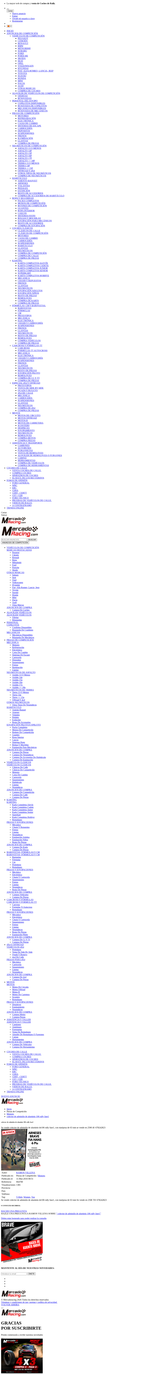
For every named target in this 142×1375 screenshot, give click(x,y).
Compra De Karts (20, 847)
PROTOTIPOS (24, 315)
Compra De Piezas (20, 752)
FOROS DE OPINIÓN (17, 480)
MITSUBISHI (24, 48)
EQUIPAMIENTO (26, 430)
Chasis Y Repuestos (21, 827)
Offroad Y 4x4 (18, 700)
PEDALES (23, 188)
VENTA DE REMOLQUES (30, 453)
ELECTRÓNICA (26, 121)
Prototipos (16, 864)
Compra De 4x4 (19, 977)
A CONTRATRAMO (22, 505)
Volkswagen (17, 582)
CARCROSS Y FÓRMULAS (20, 899)
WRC (14, 485)
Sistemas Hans (18, 742)
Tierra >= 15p (18, 697)
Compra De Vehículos (22, 1044)
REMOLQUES (25, 298)
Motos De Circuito (20, 987)
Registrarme (17, 21)
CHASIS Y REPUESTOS (29, 280)
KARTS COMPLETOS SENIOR (33, 270)
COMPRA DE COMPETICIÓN (32, 253)
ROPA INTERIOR (26, 210)
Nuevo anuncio (19, 13)
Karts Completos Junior (22, 810)
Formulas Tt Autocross (22, 907)
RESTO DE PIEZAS (27, 295)
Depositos (16, 660)
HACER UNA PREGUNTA (14, 1211)
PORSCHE (23, 56)
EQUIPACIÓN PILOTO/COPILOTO (24, 725)
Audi (14, 602)
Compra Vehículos (20, 894)
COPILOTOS (13, 625)
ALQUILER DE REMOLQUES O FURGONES (40, 455)
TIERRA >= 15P (25, 168)
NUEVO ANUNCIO (10, 1096)
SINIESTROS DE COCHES (25, 475)
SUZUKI (22, 76)
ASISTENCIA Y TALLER (19, 1019)
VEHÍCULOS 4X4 (15, 947)
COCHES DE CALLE (17, 468)
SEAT (20, 61)
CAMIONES (24, 445)
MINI (20, 81)
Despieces (16, 1004)
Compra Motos (18, 1014)
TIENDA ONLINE (15, 508)
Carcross (16, 904)
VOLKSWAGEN (26, 66)
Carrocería (16, 657)
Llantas (15, 670)
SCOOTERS (23, 425)
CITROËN (23, 41)
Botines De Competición (23, 732)
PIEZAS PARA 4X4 (16, 959)
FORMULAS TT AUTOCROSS (32, 350)
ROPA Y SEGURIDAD (23, 198)
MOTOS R (23, 420)
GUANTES (23, 208)
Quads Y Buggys (19, 954)
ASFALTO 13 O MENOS (29, 148)
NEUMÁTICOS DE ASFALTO (21, 672)
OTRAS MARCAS (26, 88)
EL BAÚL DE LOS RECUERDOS (28, 478)
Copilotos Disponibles (22, 627)
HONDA (22, 78)
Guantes (15, 735)
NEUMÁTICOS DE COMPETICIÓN (29, 146)
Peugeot (15, 552)
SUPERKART (24, 273)
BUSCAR (32, 540)
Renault (15, 557)
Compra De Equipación (22, 760)
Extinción (16, 720)
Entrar (15, 16)
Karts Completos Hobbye (23, 817)
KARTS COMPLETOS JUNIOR (33, 268)
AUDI (20, 86)
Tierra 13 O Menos (20, 692)
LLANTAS (23, 141)
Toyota (15, 590)
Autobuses (16, 1027)
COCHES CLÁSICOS (22, 228)
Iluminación (17, 667)
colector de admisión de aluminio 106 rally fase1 (28, 1116)
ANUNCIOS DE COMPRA (19, 607)
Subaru (15, 575)
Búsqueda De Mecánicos (23, 637)
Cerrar (10, 11)
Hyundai (16, 585)
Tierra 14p (16, 695)
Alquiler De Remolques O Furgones (28, 1034)
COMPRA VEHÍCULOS (29, 340)
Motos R (16, 992)
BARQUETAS (24, 308)
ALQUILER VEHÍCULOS (19, 612)
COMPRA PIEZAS (26, 440)
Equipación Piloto (20, 934)
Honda (15, 595)
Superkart (16, 815)
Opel (14, 580)
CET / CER (17, 495)
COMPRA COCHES (21, 473)
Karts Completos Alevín (22, 805)
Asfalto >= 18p (19, 687)
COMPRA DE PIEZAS (28, 143)
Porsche (15, 567)
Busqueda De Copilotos (22, 630)
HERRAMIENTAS (26, 460)
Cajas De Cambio (20, 652)
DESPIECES (24, 428)
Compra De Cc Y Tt (21, 939)
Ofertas (15, 617)
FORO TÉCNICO (20, 498)
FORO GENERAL (21, 483)
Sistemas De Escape (21, 655)
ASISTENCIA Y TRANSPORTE (27, 443)
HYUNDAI (23, 68)
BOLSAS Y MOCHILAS (29, 218)
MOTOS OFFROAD (27, 418)
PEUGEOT (23, 38)
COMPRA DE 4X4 (26, 408)
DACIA (21, 83)
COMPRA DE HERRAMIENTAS (33, 465)
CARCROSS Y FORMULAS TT (22, 902)
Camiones (16, 1024)
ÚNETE (31, 1274)
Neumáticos (17, 787)
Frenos (15, 665)
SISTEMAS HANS (26, 215)
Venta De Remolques (21, 1032)
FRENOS (22, 136)
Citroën (15, 555)
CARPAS (22, 458)
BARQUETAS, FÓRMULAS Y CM (23, 852)
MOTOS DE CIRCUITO (29, 415)
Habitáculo (17, 782)
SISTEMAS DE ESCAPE (29, 126)
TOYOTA (22, 73)
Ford (14, 565)
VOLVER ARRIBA (10, 1305)
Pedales (15, 717)
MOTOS (16, 413)
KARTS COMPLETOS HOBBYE (33, 275)
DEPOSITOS (24, 131)
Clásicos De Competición (23, 770)
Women (26, 1197)
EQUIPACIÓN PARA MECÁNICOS (35, 220)
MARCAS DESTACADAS (19, 550)
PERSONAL (12, 622)
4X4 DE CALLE (25, 393)
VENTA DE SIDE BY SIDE (31, 388)
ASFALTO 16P (25, 156)
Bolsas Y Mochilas (20, 745)
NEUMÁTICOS (25, 250)
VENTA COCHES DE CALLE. (26, 470)
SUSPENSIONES (26, 133)
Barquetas (16, 857)
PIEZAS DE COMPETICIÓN (25, 113)
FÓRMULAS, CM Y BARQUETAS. (29, 305)
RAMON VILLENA (25, 1172)
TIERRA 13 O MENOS (28, 163)
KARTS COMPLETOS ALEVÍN (33, 263)
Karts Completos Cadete (23, 807)
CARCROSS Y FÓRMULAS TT (27, 345)
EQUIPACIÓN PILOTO (29, 373)
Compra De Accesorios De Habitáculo (29, 757)
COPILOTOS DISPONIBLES (31, 103)
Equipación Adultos (21, 837)
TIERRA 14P (24, 166)
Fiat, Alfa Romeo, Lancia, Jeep (25, 587)
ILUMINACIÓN (25, 138)
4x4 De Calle (18, 957)
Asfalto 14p (17, 677)
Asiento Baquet (19, 710)
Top (33, 1197)
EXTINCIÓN (24, 191)
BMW (20, 46)
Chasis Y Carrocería (21, 877)
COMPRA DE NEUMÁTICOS (32, 176)
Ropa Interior (18, 737)
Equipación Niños (20, 840)
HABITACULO (14, 707)
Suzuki (15, 592)
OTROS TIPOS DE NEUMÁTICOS (34, 173)
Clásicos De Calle (20, 767)
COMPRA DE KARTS (28, 300)
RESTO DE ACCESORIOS (30, 193)
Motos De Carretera (21, 994)
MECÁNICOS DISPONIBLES (32, 108)
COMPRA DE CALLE (28, 255)
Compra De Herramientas (23, 1047)
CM (19, 313)
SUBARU (22, 51)
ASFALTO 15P (25, 153)
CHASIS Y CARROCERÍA (30, 323)
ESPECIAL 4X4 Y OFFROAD (26, 383)
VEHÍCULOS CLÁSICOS (19, 762)
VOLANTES (24, 186)
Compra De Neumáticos (22, 755)
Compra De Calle (20, 795)
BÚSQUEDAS (24, 98)
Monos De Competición (22, 730)
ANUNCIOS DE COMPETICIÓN (22, 33)
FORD (21, 53)
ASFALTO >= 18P (26, 161)
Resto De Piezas (19, 842)
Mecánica (16, 872)
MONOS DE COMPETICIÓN (31, 203)
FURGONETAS (25, 450)
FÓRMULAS (24, 310)
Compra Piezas (18, 1017)
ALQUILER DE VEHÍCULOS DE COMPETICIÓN (36, 93)
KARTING (17, 260)
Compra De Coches (21, 610)
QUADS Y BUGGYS (28, 390)
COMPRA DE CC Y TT (29, 378)
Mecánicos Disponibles (22, 635)
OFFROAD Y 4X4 (26, 171)
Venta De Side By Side (22, 952)
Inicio (9, 1109)
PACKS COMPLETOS (28, 201)
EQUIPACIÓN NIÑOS (28, 293)
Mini (14, 597)
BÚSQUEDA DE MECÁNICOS (33, 111)
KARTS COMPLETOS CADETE (33, 265)
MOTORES (23, 116)
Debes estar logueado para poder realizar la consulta (23, 1218)
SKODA (22, 58)
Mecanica (16, 825)
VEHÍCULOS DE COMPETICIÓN (28, 36)
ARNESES (23, 183)
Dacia (14, 600)
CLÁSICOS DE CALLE (29, 230)
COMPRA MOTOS (27, 438)
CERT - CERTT (19, 493)
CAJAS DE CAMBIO (28, 123)
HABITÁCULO (19, 178)
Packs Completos (19, 727)
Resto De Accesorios (21, 722)
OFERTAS (23, 96)
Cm (13, 862)
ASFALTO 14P (25, 151)
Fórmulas (16, 859)
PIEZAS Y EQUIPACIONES (20, 822)
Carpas (15, 1037)
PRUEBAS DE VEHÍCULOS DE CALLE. (32, 500)
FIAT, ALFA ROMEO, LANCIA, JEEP (35, 71)
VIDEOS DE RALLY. (22, 503)
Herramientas (18, 1039)
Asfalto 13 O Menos (21, 675)
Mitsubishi (16, 562)
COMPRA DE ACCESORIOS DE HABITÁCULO (41, 196)
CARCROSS (24, 348)
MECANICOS (13, 632)
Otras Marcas (18, 605)
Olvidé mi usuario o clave (23, 18)
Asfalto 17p (17, 685)
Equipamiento (18, 1007)
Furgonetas (17, 1029)
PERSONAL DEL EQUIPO (25, 101)
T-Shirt (19, 1197)
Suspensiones (18, 662)
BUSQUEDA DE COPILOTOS (32, 106)
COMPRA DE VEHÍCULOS (31, 463)
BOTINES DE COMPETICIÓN (32, 205)
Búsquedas (17, 620)
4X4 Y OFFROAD (15, 944)
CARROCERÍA (25, 128)
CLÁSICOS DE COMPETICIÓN (33, 233)
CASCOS (22, 213)
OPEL (20, 63)
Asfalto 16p (17, 682)
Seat (14, 577)
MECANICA (24, 278)
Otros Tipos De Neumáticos (24, 705)
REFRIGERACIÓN (27, 118)
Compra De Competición (23, 792)
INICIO (10, 31)
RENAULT (23, 43)
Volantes (16, 715)
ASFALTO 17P (25, 158)
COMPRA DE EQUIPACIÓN (31, 225)
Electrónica (17, 650)
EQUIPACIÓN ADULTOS (30, 290)
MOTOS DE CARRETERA (30, 423)
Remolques (17, 820)
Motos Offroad (18, 989)
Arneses (15, 712)
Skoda (15, 570)
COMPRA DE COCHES (29, 91)
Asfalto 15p (17, 680)
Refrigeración (18, 647)
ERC (14, 488)
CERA (15, 490)
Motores (15, 645)
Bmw (14, 560)
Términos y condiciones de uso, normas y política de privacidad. (29, 1302)
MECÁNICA (24, 318)
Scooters (16, 997)
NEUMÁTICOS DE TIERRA (20, 690)
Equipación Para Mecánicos (24, 747)
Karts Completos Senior (22, 812)
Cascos (15, 740)
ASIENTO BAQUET (27, 181)
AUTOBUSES (24, 448)
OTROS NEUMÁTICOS (18, 702)
